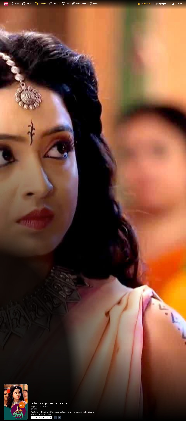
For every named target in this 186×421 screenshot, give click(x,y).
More (49, 414)
